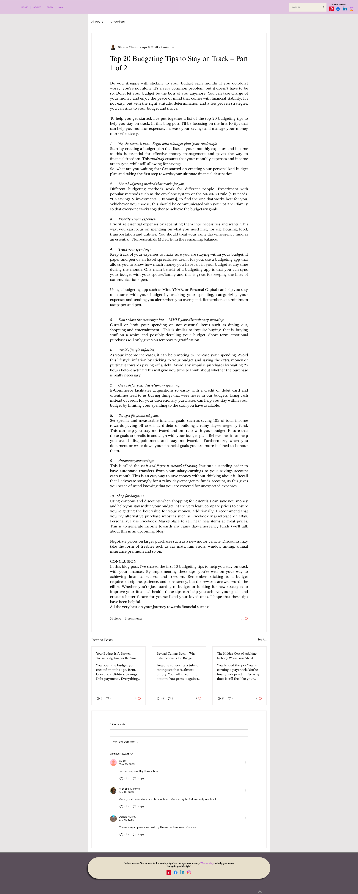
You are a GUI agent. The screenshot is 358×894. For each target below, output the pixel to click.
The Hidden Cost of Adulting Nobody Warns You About (237, 655)
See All (262, 639)
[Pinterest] (331, 9)
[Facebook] (338, 9)
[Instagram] (351, 9)
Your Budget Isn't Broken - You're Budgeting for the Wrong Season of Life (117, 655)
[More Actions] (246, 762)
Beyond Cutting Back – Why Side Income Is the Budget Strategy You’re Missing (176, 655)
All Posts (97, 21)
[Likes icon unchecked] (121, 779)
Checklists (118, 21)
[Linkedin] (344, 9)
